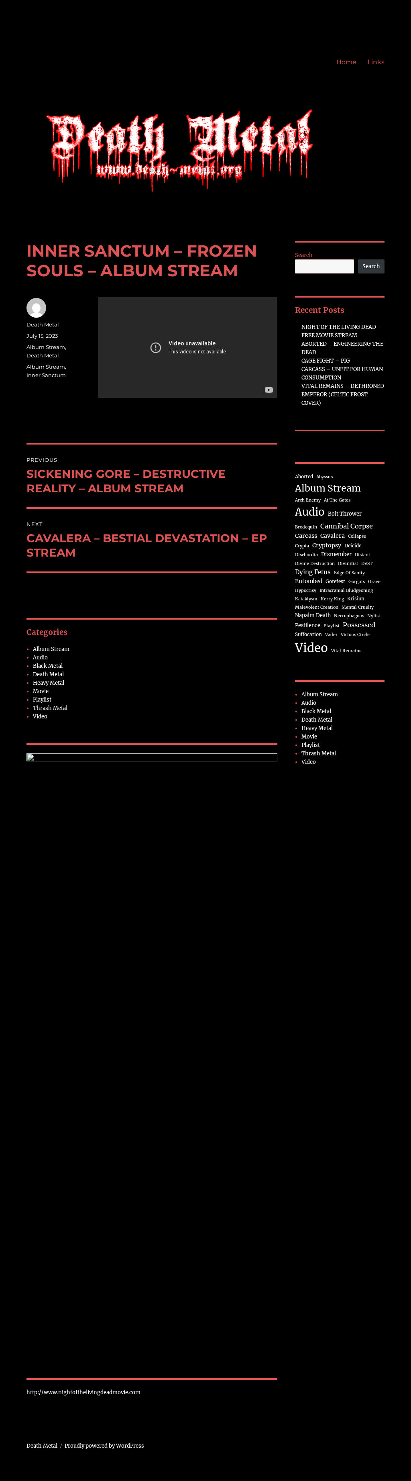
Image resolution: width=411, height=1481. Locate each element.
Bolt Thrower (345, 513)
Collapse (357, 536)
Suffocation (308, 634)
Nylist (373, 615)
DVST (366, 563)
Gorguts (356, 581)
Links (376, 62)
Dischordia (306, 554)
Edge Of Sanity (349, 572)
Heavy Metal (48, 682)
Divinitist (348, 563)
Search (304, 255)
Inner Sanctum (46, 375)
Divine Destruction (315, 563)
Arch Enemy (308, 500)
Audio (40, 657)
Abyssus (324, 476)
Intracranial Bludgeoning (346, 590)
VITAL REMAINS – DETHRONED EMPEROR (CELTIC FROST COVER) (342, 394)
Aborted (304, 476)
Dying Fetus (313, 572)
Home (346, 62)
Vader (331, 634)
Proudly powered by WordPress (104, 1445)
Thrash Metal (50, 708)
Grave (374, 581)
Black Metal (48, 666)
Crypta (302, 546)
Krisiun (355, 599)
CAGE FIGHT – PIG (325, 360)
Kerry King (332, 599)
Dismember (336, 554)
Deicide (352, 546)
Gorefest (335, 581)
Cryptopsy (326, 545)
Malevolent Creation (316, 607)
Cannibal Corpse (346, 526)
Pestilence (307, 625)
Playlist (42, 699)
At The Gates (337, 500)
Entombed (308, 581)
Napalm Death (313, 615)
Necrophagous (349, 615)
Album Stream (45, 347)
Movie (41, 691)
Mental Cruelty (358, 607)
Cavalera (332, 535)
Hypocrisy (305, 590)
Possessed (359, 625)
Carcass (306, 535)
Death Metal (42, 324)
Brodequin (306, 527)
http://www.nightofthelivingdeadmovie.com (83, 1392)
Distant (362, 554)
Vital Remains (346, 650)
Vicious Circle (355, 634)
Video (40, 716)
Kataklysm (306, 599)
